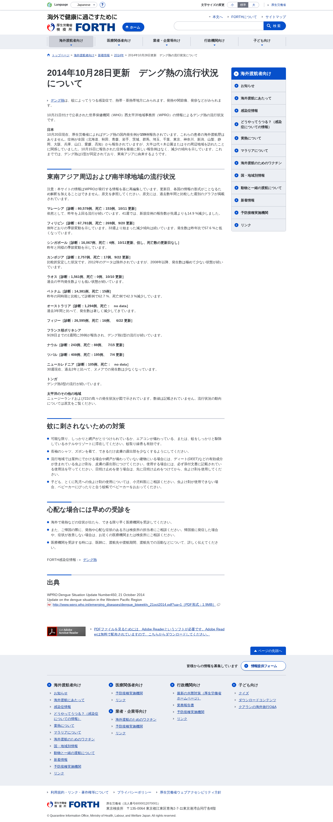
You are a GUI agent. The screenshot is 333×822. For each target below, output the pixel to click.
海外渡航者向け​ (256, 73)
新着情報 (248, 200)
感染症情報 (249, 111)
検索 (277, 26)
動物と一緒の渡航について (261, 188)
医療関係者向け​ (129, 685)
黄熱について (251, 138)
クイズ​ (244, 693)
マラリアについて (254, 150)
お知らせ (248, 86)
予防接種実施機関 (254, 213)
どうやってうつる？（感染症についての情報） (261, 124)
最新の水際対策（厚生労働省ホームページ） (199, 695)
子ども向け (248, 685)
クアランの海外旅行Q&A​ (257, 707)
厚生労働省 (278, 5)
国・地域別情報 (253, 175)
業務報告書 (185, 705)
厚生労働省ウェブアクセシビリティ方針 (190, 792)
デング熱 (57, 100)
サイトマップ (275, 17)
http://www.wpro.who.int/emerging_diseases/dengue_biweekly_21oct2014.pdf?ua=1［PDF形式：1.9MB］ (134, 604)
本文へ (218, 17)
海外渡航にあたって (256, 98)
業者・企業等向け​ (131, 711)
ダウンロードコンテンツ (257, 700)
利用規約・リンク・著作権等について (80, 792)
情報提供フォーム (264, 666)
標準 (243, 5)
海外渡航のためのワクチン (261, 163)
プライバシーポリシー (134, 792)
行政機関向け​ (188, 685)
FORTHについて (244, 17)
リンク (246, 225)
